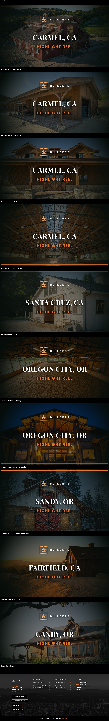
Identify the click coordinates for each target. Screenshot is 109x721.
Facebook (16, 691)
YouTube (17, 691)
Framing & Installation (59, 689)
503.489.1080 (86, 686)
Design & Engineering (59, 682)
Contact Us (79, 679)
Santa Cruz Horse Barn (9, 334)
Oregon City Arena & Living (11, 401)
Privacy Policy (65, 718)
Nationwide (79, 687)
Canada (78, 689)
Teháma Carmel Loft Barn (10, 202)
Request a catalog (18, 709)
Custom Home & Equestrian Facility (14, 467)
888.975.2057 (83, 682)
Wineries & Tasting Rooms (39, 689)
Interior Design (58, 685)
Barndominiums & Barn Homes (40, 684)
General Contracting (59, 687)
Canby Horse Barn (7, 666)
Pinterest (14, 691)
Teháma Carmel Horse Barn (11, 69)
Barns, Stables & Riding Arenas (40, 685)
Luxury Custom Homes (38, 682)
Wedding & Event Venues (39, 687)
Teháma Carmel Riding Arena (11, 268)
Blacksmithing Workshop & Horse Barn (15, 533)
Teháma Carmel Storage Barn (11, 135)
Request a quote (17, 705)
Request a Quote (19, 696)
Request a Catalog (20, 700)
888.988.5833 (82, 684)
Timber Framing (58, 684)
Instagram (13, 691)
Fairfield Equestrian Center (11, 600)
